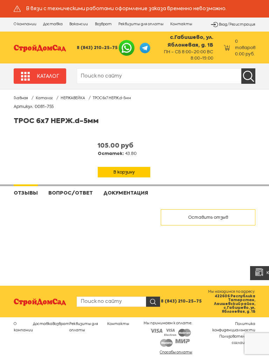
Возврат (103, 24)
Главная (21, 98)
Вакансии (78, 24)
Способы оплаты (176, 352)
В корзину (124, 172)
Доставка (53, 24)
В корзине (124, 164)
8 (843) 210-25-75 (97, 48)
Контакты (181, 24)
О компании (25, 24)
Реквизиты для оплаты (141, 24)
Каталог (44, 98)
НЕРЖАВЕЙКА (73, 98)
